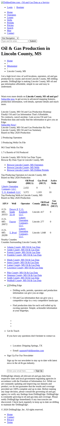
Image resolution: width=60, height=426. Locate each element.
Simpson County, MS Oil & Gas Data (24, 275)
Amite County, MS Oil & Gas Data (23, 249)
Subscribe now (8, 99)
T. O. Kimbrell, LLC (11, 192)
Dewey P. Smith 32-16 (13, 212)
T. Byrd (13, 232)
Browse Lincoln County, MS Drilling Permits (28, 170)
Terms (10, 422)
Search (10, 28)
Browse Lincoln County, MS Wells (23, 167)
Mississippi (12, 66)
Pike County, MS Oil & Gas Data (22, 272)
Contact (10, 33)
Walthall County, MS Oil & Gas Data (24, 280)
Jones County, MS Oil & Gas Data (23, 262)
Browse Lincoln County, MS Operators (25, 165)
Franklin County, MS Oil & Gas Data (24, 255)
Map (9, 30)
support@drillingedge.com (31, 350)
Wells (9, 20)
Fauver (12, 221)
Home (10, 12)
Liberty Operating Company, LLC (10, 187)
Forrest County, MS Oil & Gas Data (23, 252)
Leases (10, 17)
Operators (11, 15)
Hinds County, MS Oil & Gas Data (23, 260)
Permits (10, 22)
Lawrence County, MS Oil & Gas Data (25, 267)
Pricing (10, 25)
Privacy (10, 419)
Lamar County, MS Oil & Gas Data (23, 265)
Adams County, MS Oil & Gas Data (23, 247)
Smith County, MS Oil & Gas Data (23, 278)
